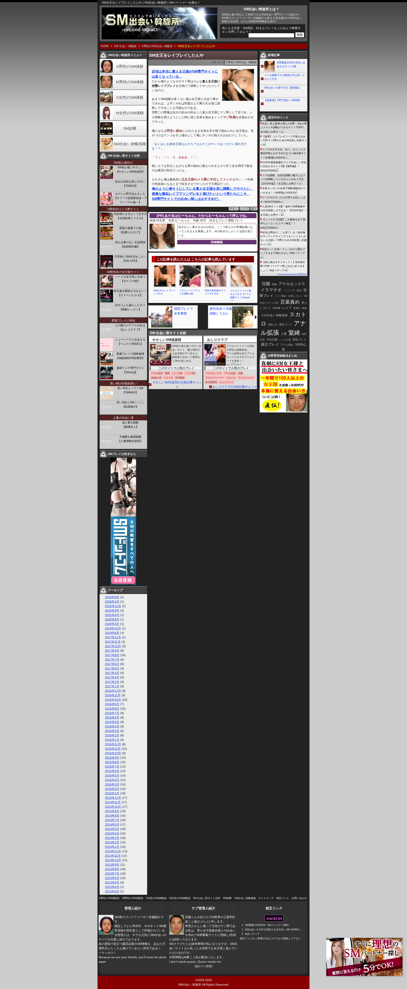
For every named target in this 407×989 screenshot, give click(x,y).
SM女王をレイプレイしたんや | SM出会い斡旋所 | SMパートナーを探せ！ (151, 2)
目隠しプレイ (295, 296)
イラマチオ (271, 289)
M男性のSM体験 (130, 82)
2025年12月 (113, 606)
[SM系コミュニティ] (123, 584)
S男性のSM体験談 (109, 898)
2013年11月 (113, 855)
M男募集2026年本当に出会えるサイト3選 (291, 64)
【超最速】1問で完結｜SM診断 (282, 100)
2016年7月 (112, 713)
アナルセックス (292, 284)
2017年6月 (112, 664)
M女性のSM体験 (130, 113)
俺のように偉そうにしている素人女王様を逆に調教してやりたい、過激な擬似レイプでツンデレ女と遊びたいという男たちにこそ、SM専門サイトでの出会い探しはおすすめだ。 (203, 194)
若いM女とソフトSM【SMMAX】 (130, 390)
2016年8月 (112, 708)
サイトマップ (266, 898)
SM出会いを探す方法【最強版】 (282, 87)
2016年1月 (112, 739)
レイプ (244, 208)
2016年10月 (113, 699)
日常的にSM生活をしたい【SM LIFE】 (130, 258)
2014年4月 (112, 833)
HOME (105, 46)
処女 (299, 290)
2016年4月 (112, 726)
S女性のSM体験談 (156, 898)
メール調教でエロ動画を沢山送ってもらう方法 (284, 77)
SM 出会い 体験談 (125, 46)
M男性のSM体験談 (132, 898)
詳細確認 (217, 242)
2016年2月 (112, 735)
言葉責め (290, 302)
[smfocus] (274, 920)
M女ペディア (252, 934)
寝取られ (272, 324)
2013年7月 (112, 873)
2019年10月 (113, 628)
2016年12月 (113, 690)
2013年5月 (112, 882)
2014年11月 (113, 802)
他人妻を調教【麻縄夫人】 (130, 424)
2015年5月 (112, 775)
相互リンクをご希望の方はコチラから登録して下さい (270, 938)
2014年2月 (112, 842)
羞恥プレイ (299, 339)
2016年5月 (112, 722)
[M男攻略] (284, 411)
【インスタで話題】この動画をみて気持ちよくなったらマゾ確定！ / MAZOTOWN (282, 223)
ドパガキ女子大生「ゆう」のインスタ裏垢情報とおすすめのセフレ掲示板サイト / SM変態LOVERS (283, 153)
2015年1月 (112, 793)
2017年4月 (112, 673)
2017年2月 (112, 682)
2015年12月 (113, 744)
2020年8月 (112, 619)
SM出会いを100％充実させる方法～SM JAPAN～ (273, 929)
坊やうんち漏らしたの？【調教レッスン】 (130, 307)
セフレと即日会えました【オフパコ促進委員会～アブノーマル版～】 (130, 198)
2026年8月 (112, 597)
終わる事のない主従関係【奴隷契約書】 (130, 244)
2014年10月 (113, 806)
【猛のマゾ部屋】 (203, 966)
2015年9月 (112, 757)
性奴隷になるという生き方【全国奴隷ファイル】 (130, 216)
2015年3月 (112, 784)
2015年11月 (113, 748)
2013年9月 (112, 864)
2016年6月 (112, 717)
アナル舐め (287, 344)
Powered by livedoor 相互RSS (292, 274)
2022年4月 (112, 615)
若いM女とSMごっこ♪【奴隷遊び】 (130, 404)
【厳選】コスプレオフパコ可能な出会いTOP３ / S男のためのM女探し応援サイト (283, 140)
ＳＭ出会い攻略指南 (274, 315)
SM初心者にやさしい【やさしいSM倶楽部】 (130, 169)
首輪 (274, 284)
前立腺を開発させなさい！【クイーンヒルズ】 (130, 293)
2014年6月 (112, 824)
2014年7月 (112, 820)
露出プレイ (270, 344)
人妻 (284, 333)
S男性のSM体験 (130, 66)
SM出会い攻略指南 (130, 144)
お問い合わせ (299, 898)
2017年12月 (113, 637)
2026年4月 (112, 601)
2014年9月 (112, 811)
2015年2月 (112, 789)
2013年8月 (112, 869)
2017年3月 (112, 677)
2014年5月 (112, 829)
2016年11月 (113, 695)
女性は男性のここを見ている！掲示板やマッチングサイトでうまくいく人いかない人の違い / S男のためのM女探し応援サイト (283, 238)
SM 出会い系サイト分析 (206, 898)
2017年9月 (112, 650)
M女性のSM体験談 (179, 898)
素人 (254, 208)
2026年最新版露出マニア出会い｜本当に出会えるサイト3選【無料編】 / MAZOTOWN (283, 166)
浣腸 (266, 283)
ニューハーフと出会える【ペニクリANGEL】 (130, 341)
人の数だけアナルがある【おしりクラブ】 (130, 327)
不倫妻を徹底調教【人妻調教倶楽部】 (130, 439)
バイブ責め (281, 296)
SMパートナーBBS (278, 925)
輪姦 (304, 308)
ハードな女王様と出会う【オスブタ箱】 (130, 279)
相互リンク (282, 898)
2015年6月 (112, 771)
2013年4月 (112, 887)
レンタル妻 (285, 339)
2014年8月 (112, 815)
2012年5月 (112, 891)
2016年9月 (112, 704)
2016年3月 (112, 731)
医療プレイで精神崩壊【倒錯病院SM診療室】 (130, 356)
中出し (234, 208)
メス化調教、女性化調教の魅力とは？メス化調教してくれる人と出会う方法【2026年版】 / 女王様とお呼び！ (282, 179)
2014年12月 (113, 797)
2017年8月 (112, 655)
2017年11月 (113, 641)
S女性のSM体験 (130, 97)
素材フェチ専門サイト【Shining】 (130, 370)
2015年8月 (112, 762)
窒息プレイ (285, 324)
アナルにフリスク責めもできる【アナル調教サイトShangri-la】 (240, 295)
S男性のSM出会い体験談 (157, 46)
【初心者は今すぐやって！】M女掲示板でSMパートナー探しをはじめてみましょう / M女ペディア (282, 266)
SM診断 (130, 128)
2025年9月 (112, 610)
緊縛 (294, 333)
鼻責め (296, 308)
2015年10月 (113, 753)
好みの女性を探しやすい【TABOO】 (130, 183)
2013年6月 (112, 878)
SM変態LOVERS (254, 925)
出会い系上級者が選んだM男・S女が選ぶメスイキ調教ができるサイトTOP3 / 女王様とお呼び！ (283, 127)
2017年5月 (112, 668)
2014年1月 (112, 846)
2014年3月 (112, 838)
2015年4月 (112, 780)
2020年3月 (112, 624)
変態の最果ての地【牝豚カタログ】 (130, 230)
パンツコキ (289, 290)
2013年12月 (113, 851)
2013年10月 (113, 860)
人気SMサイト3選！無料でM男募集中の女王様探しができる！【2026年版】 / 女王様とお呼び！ (283, 210)
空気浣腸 (271, 339)
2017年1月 (112, 686)
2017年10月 (113, 646)
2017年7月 (112, 659)
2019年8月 (112, 632)
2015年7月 (112, 766)
